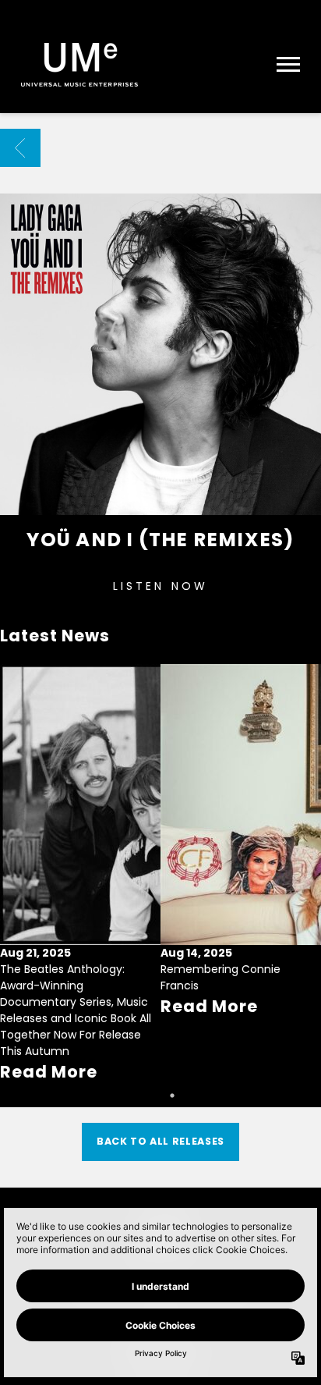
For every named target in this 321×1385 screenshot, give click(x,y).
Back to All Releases (160, 1141)
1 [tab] (149, 1095)
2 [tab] (172, 1095)
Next (302, 853)
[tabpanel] (80, 874)
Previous (18, 853)
